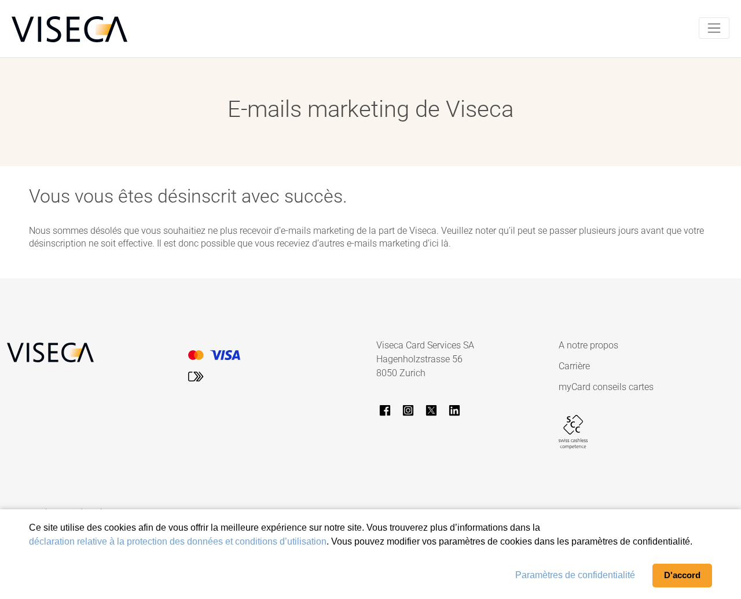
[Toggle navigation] (714, 28)
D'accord (682, 575)
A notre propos (588, 345)
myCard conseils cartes (606, 386)
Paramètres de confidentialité (575, 575)
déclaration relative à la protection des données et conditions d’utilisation (178, 541)
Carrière (574, 366)
